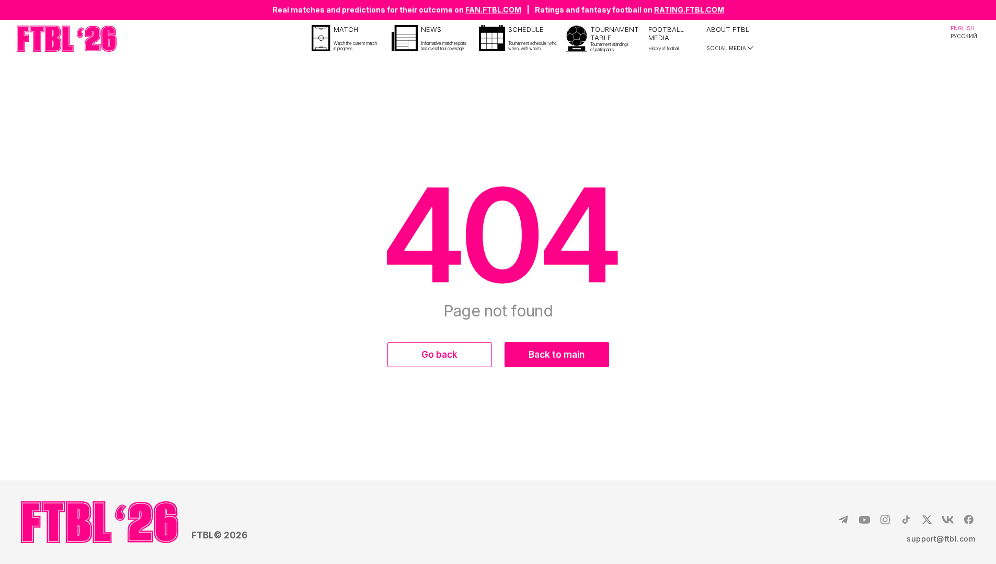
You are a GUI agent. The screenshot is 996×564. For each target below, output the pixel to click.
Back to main (557, 354)
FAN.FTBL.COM (493, 9)
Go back (439, 354)
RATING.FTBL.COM (689, 9)
